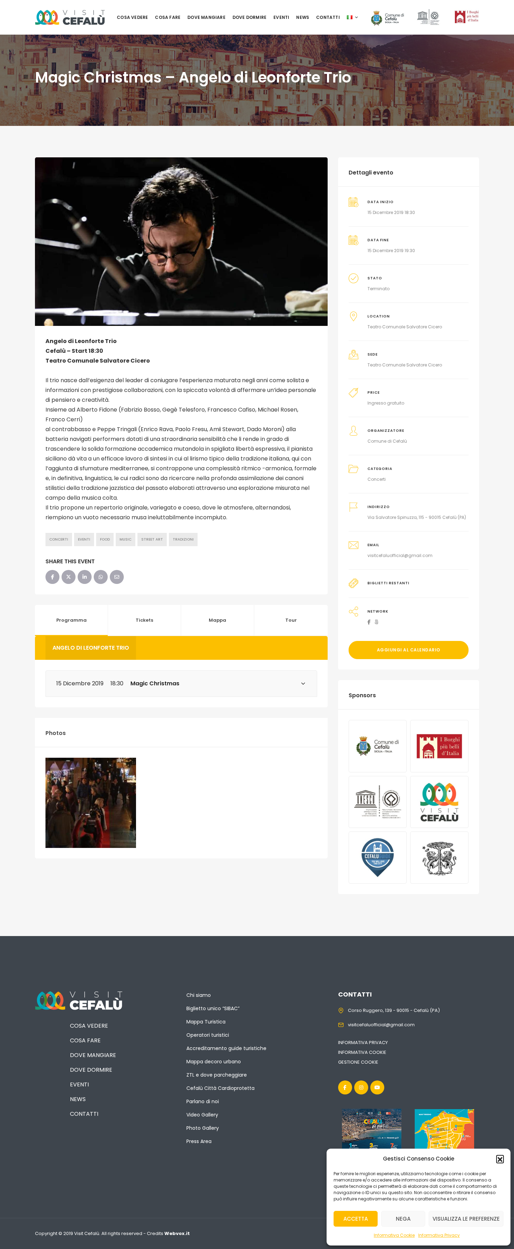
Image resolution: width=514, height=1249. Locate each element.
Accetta (355, 1218)
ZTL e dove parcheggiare (216, 1074)
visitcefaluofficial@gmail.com (400, 555)
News (302, 17)
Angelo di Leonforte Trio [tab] (90, 648)
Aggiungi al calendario (408, 650)
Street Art (152, 539)
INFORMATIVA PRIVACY (363, 1042)
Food (105, 539)
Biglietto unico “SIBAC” (213, 1008)
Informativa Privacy (439, 1235)
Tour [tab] (291, 620)
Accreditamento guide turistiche (226, 1048)
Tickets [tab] (144, 620)
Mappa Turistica (206, 1021)
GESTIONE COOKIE (358, 1062)
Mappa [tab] (217, 620)
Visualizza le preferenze (466, 1218)
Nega (403, 1218)
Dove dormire (249, 17)
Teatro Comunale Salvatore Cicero (404, 327)
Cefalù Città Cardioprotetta (220, 1088)
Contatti (328, 17)
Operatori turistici (207, 1035)
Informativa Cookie (394, 1235)
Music (125, 539)
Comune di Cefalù (387, 441)
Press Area (199, 1141)
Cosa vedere (132, 17)
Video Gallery (202, 1114)
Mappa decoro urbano (213, 1061)
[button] (500, 1158)
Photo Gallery (202, 1128)
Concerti (58, 539)
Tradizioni (183, 539)
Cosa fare (167, 17)
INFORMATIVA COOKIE (362, 1052)
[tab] (181, 683)
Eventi (281, 17)
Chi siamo (198, 995)
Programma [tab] (71, 620)
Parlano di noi (202, 1101)
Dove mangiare (206, 17)
